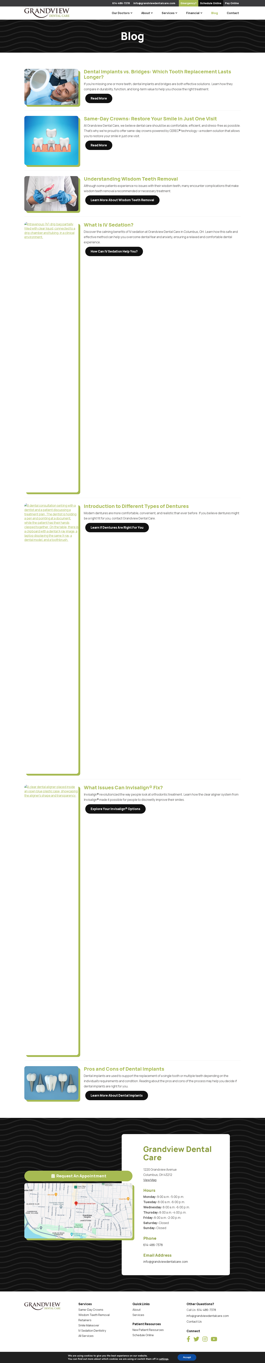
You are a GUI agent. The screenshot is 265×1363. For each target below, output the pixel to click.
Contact (233, 13)
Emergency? (188, 3)
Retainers (84, 1320)
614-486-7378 (121, 3)
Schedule (210, 3)
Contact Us (194, 1322)
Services (168, 13)
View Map (150, 1180)
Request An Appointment (81, 1176)
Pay (232, 3)
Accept (187, 1357)
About (145, 13)
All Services (86, 1336)
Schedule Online (143, 1335)
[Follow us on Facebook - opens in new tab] (188, 1339)
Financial (193, 13)
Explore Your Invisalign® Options (115, 809)
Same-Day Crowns (90, 1310)
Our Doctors (121, 13)
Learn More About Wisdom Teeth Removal (122, 200)
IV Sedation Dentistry (92, 1331)
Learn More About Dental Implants (117, 1095)
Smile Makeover (88, 1325)
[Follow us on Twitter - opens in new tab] (196, 1339)
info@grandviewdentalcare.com (154, 3)
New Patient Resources (148, 1330)
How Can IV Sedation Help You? (114, 251)
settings (163, 1359)
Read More (99, 98)
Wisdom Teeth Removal (94, 1315)
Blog (214, 13)
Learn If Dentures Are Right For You (117, 527)
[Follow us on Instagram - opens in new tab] (204, 1339)
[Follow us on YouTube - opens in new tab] (214, 1339)
